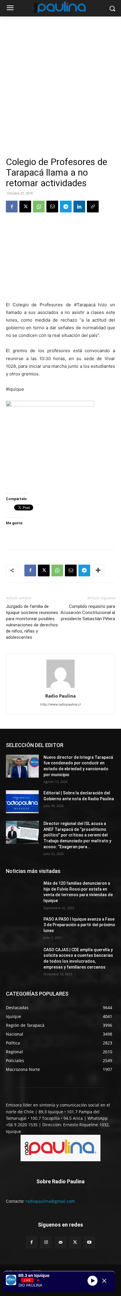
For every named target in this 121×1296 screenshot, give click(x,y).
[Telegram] (66, 206)
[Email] (52, 206)
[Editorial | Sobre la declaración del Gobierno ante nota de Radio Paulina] (22, 801)
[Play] (92, 1280)
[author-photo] (60, 687)
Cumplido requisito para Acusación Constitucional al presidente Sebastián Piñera (87, 612)
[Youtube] (89, 1242)
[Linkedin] (79, 206)
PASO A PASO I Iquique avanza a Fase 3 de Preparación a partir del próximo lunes (79, 925)
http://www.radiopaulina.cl (60, 704)
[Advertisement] (60, 93)
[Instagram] (46, 1242)
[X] (25, 206)
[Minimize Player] (104, 1280)
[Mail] (60, 1242)
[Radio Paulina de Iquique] (60, 7)
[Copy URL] (93, 206)
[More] (98, 570)
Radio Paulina (60, 696)
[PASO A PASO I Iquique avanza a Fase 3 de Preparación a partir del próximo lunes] (22, 927)
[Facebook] (12, 206)
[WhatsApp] (39, 206)
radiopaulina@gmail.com (50, 1201)
